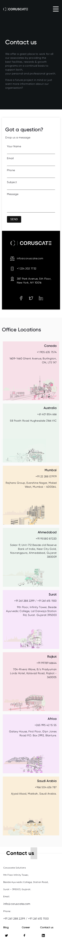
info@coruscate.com (16, 903)
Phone (11, 170)
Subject (12, 182)
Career (26, 927)
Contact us (46, 927)
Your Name (14, 146)
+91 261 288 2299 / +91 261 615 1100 (26, 918)
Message (12, 194)
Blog (6, 927)
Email (10, 158)
